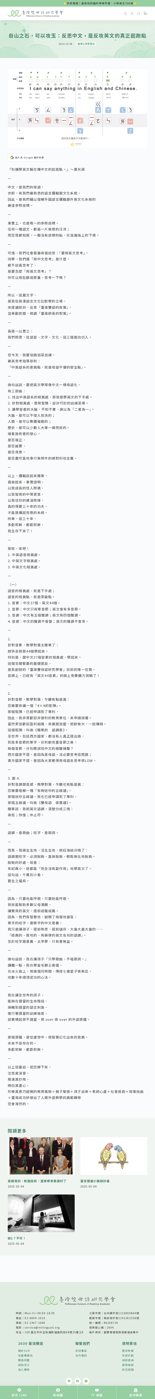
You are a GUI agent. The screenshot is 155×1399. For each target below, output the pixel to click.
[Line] (69, 1381)
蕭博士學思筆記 (86, 43)
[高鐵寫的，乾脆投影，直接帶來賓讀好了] (41, 1156)
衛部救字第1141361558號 (121, 1318)
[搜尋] (138, 13)
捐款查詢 (128, 1360)
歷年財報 (128, 1351)
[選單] (145, 13)
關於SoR (24, 1351)
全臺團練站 (25, 1355)
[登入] (132, 13)
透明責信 (129, 1343)
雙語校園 (24, 1360)
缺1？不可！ (17, 1238)
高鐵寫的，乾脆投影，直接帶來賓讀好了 (37, 1181)
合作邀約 (81, 1355)
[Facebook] (77, 1381)
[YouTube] (86, 1381)
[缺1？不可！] (41, 1213)
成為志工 (24, 1365)
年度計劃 (128, 1355)
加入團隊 (24, 1369)
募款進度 (128, 1365)
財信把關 (128, 1369)
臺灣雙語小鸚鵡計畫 (95, 1181)
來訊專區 (81, 1351)
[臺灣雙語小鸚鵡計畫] (113, 1156)
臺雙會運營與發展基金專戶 (121, 1332)
